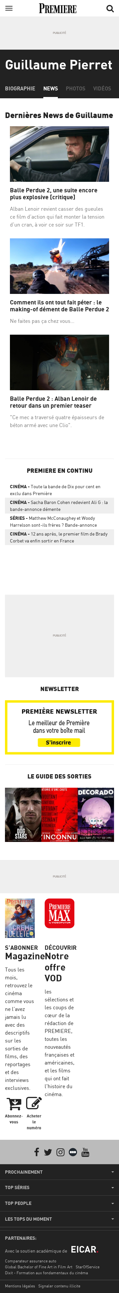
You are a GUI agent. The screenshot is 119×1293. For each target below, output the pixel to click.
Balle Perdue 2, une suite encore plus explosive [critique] (54, 194)
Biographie (20, 88)
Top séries (17, 1187)
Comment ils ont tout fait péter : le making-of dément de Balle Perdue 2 (59, 306)
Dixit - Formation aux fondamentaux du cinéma (46, 1272)
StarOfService (87, 1266)
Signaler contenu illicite (59, 1285)
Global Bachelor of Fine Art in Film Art (38, 1266)
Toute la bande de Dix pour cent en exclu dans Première (55, 490)
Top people (18, 1203)
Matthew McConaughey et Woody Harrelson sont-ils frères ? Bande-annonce (53, 521)
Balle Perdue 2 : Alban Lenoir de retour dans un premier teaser (53, 402)
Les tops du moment (28, 1219)
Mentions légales (20, 1285)
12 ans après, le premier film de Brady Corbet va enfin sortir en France (58, 537)
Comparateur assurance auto (30, 1260)
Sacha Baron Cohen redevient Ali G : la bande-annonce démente (59, 505)
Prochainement (24, 1172)
